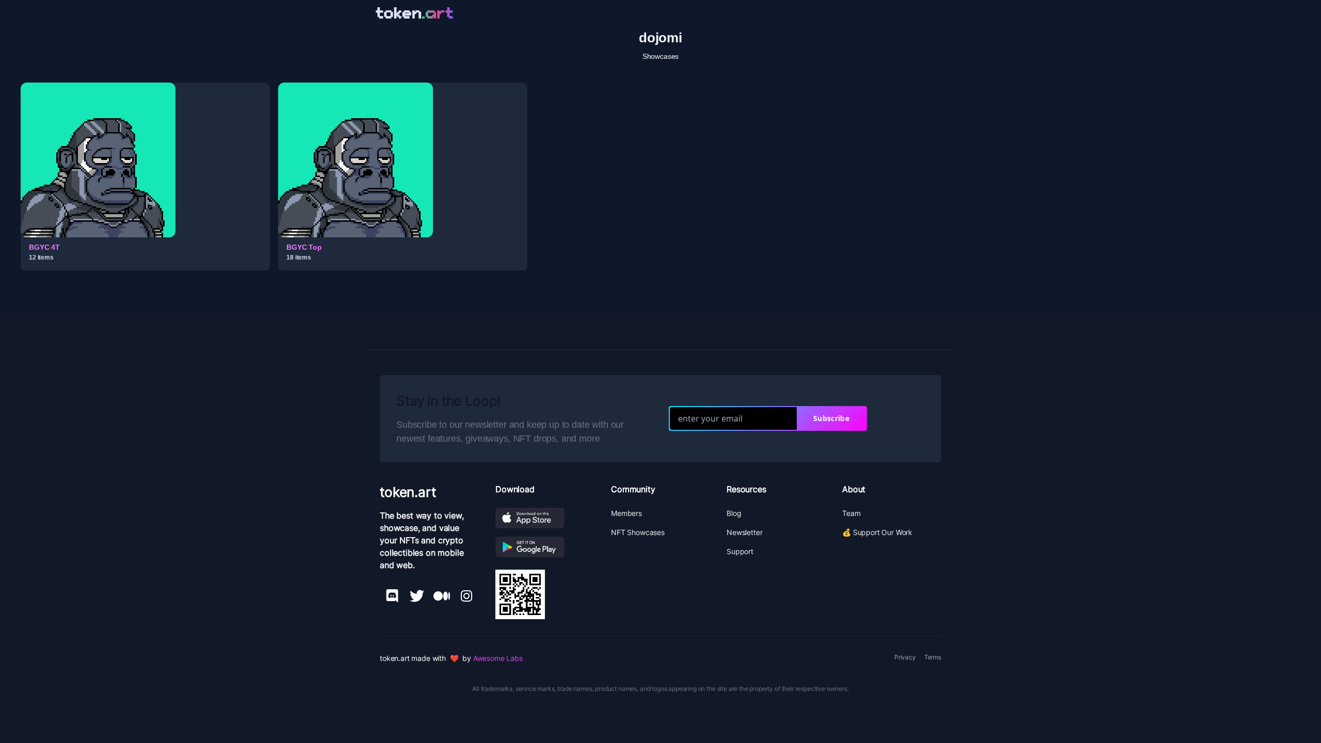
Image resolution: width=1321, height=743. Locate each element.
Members (626, 513)
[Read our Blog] (441, 596)
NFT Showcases (638, 532)
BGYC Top (304, 247)
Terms (932, 657)
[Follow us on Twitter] (417, 596)
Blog (734, 513)
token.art (408, 492)
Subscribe (831, 418)
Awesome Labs (498, 658)
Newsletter (744, 532)
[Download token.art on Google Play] (544, 547)
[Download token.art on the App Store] (544, 518)
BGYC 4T (44, 247)
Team (851, 513)
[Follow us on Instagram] (466, 596)
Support (740, 551)
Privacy (905, 657)
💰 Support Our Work (877, 532)
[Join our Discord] (392, 596)
